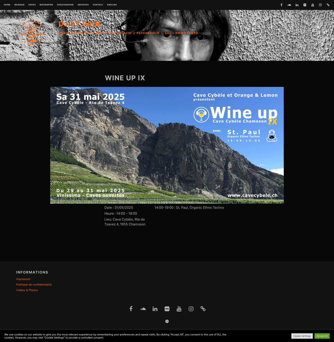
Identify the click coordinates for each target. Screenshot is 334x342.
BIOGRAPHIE (46, 5)
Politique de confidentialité (33, 284)
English (112, 5)
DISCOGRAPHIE (65, 5)
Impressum (23, 279)
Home (7, 5)
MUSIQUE (19, 5)
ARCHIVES (83, 5)
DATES (32, 5)
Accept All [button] (322, 336)
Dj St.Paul (80, 24)
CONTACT (98, 5)
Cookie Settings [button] (302, 336)
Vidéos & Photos (27, 290)
